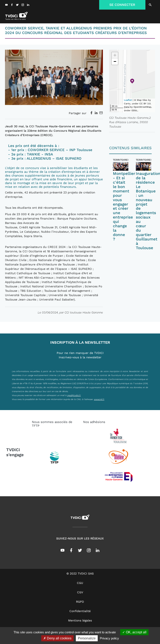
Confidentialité (80, 611)
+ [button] (115, 55)
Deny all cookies (58, 638)
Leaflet (128, 100)
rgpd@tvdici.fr (74, 395)
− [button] (115, 61)
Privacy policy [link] (109, 638)
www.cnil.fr (99, 399)
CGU (80, 583)
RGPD (80, 601)
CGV (80, 592)
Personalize (87, 638)
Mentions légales (80, 620)
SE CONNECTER (122, 5)
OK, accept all (135, 632)
